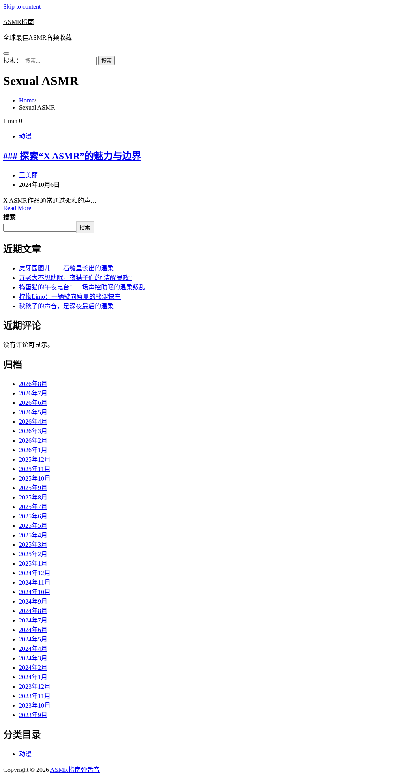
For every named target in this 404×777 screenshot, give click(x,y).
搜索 (9, 217)
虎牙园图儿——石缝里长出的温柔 (66, 268)
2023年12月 (34, 686)
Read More (17, 208)
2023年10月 (34, 705)
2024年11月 (34, 582)
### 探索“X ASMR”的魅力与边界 (72, 156)
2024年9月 (33, 601)
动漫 (25, 136)
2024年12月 (34, 573)
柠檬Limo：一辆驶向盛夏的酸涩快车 (70, 296)
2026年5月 (33, 412)
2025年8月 (33, 497)
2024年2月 (33, 667)
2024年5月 (33, 639)
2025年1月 (33, 563)
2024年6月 (33, 629)
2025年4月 (33, 535)
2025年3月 (33, 544)
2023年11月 (34, 696)
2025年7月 (33, 506)
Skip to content (22, 6)
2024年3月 (33, 658)
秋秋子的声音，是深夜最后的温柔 (66, 306)
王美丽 (28, 175)
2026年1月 (33, 450)
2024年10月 (34, 592)
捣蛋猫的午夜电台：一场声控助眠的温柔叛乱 (82, 287)
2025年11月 (34, 469)
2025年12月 (34, 459)
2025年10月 (34, 478)
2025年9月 (33, 487)
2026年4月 (33, 421)
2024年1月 (33, 677)
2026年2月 (33, 440)
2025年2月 (33, 554)
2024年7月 (33, 620)
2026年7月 (33, 393)
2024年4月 (33, 648)
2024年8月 (33, 610)
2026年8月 (33, 383)
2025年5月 (33, 525)
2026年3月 (33, 431)
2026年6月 (33, 402)
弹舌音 (90, 769)
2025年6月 (33, 516)
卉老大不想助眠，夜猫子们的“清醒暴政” (75, 277)
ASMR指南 (18, 22)
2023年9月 (33, 715)
